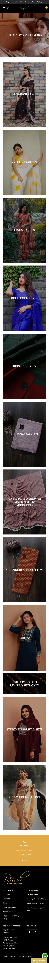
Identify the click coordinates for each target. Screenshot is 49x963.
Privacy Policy (8, 911)
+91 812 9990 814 (24, 855)
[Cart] (45, 8)
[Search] (8, 8)
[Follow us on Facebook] (29, 932)
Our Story (6, 894)
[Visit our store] (22, 878)
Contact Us (7, 899)
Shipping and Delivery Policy (11, 917)
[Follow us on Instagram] (35, 932)
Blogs (5, 903)
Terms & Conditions (10, 907)
